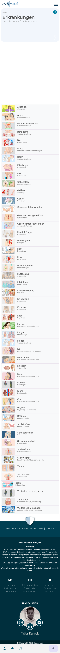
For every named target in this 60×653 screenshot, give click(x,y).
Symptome (27, 529)
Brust (20, 148)
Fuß (19, 173)
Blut (19, 140)
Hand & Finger (24, 232)
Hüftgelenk (23, 273)
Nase (20, 374)
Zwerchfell (22, 499)
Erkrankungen (13, 529)
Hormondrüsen (25, 265)
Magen (20, 340)
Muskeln (21, 365)
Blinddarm (22, 131)
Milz (19, 349)
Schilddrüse (23, 424)
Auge (20, 115)
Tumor (20, 466)
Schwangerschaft (26, 441)
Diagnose (38, 529)
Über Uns (10, 585)
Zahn (18, 482)
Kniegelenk (23, 299)
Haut (19, 248)
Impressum (50, 585)
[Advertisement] (30, 73)
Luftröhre (22, 324)
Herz (19, 257)
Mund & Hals (24, 357)
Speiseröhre (23, 449)
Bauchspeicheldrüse (27, 123)
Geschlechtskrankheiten (29, 207)
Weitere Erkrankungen (28, 507)
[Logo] (11, 4)
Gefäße (21, 190)
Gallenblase (23, 182)
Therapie (50, 529)
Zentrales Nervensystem (30, 491)
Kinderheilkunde (25, 290)
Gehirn (20, 198)
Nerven (21, 382)
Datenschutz (50, 588)
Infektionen (23, 282)
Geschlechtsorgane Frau (30, 215)
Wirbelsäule (23, 474)
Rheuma (21, 416)
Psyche (21, 407)
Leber (20, 315)
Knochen (21, 307)
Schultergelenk (25, 432)
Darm (20, 156)
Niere (20, 390)
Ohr (19, 399)
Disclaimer (50, 591)
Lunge (20, 332)
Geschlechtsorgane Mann (30, 223)
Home (5, 12)
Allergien (22, 106)
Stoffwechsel (24, 457)
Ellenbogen (23, 165)
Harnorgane (23, 240)
